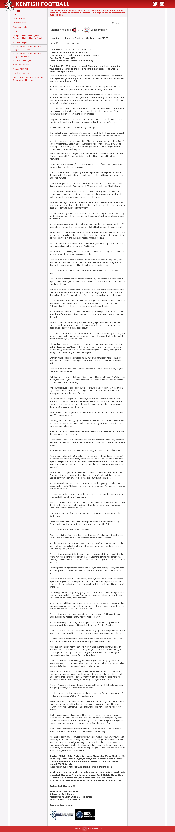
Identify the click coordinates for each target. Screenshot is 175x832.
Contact (16, 31)
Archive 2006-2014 (21, 69)
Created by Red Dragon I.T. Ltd (87, 829)
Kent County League (22, 60)
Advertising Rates (20, 27)
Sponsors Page (19, 22)
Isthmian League (20, 42)
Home (15, 14)
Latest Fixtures (19, 18)
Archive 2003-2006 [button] (22, 73)
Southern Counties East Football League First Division (27, 55)
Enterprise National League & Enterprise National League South (28, 36)
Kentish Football (42, 4)
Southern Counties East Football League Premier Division (27, 48)
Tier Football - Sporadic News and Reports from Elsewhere (28, 78)
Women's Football (21, 64)
